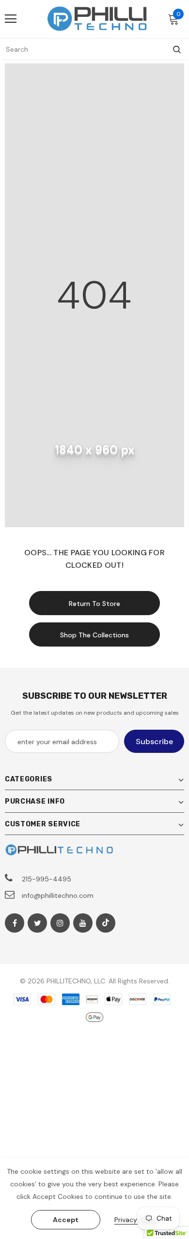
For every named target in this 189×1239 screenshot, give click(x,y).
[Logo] (97, 18)
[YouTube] (83, 923)
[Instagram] (60, 923)
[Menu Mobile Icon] (10, 19)
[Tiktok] (105, 923)
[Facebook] (14, 923)
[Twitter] (37, 923)
